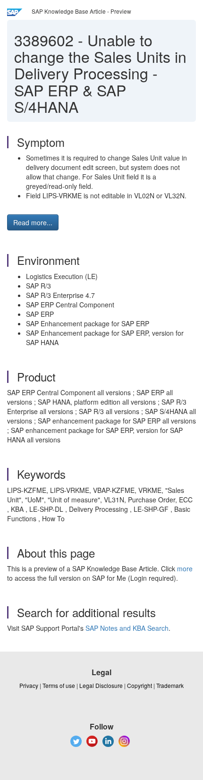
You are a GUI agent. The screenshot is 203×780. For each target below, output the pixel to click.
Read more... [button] (32, 222)
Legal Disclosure (101, 685)
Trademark (170, 685)
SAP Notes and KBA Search (127, 628)
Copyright (139, 685)
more (185, 568)
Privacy (28, 685)
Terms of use (58, 685)
